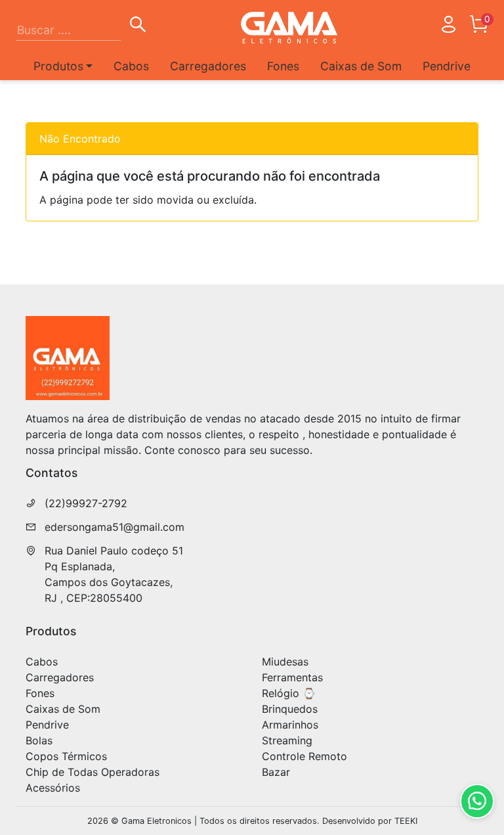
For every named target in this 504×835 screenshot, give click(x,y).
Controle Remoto (304, 756)
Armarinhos (290, 724)
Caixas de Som (361, 66)
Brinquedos (290, 708)
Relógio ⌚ (289, 693)
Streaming (287, 740)
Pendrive (447, 66)
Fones (283, 66)
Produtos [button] (58, 66)
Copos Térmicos (66, 756)
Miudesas (285, 661)
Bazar (276, 772)
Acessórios (53, 787)
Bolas (39, 740)
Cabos (131, 66)
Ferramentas (292, 677)
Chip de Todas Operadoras (92, 772)
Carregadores (208, 66)
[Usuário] (448, 27)
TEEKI (405, 821)
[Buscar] (138, 26)
